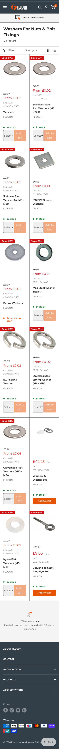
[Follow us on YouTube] (18, 710)
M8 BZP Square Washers (42, 201)
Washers (8, 112)
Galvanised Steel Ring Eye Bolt (43, 569)
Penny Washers (13, 303)
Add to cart (20, 135)
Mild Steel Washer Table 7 (44, 289)
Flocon (8, 117)
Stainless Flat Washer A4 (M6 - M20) (13, 200)
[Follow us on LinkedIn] (24, 710)
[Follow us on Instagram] (12, 710)
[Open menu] (5, 7)
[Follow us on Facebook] (5, 710)
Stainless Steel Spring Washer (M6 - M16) (42, 379)
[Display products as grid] (48, 50)
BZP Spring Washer (10, 381)
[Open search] (40, 7)
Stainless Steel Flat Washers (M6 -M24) (43, 108)
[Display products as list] (54, 50)
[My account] (46, 7)
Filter (11, 50)
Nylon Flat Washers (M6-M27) (11, 563)
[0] (53, 7)
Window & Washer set (40, 477)
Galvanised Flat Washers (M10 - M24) (12, 471)
